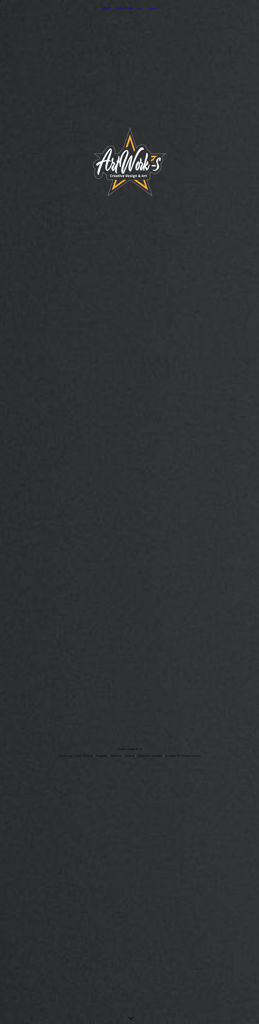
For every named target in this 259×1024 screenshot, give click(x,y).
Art (139, 8)
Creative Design (124, 8)
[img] (129, 512)
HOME (106, 8)
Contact (152, 8)
